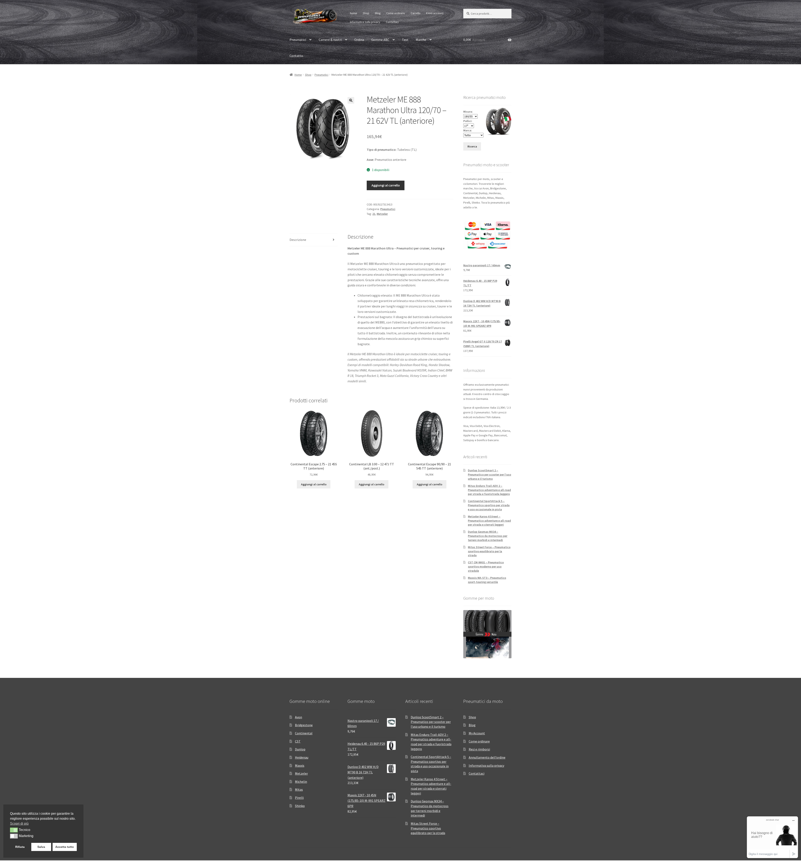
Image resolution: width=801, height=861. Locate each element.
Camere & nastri (330, 40)
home (353, 13)
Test (405, 40)
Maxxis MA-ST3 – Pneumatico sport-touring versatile (487, 580)
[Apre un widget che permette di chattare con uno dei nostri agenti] (772, 837)
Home (298, 75)
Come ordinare (395, 13)
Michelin (301, 781)
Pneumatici (298, 40)
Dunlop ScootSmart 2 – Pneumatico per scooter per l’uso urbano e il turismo (489, 474)
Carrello (416, 13)
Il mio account (434, 13)
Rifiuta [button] (20, 846)
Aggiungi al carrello (386, 185)
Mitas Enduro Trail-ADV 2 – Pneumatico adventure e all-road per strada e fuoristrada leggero (489, 490)
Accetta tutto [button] (64, 846)
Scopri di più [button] (19, 823)
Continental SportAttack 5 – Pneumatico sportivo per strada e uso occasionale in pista (489, 505)
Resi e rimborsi (479, 749)
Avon (298, 717)
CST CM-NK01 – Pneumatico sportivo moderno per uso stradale (486, 566)
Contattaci (392, 22)
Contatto (296, 56)
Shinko (300, 806)
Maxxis (299, 765)
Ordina (359, 40)
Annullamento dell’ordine (487, 757)
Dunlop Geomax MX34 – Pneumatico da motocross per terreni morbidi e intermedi (487, 536)
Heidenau (301, 757)
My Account (477, 733)
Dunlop (300, 749)
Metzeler (382, 214)
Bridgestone (304, 725)
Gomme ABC (380, 40)
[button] (351, 100)
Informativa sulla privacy (365, 22)
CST (298, 741)
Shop (366, 13)
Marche (421, 40)
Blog (378, 13)
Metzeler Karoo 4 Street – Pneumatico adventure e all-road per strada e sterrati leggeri (489, 521)
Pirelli (299, 798)
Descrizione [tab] (298, 240)
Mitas (299, 789)
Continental (303, 733)
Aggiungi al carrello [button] (313, 484)
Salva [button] (41, 846)
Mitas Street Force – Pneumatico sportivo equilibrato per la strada (489, 551)
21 (373, 214)
